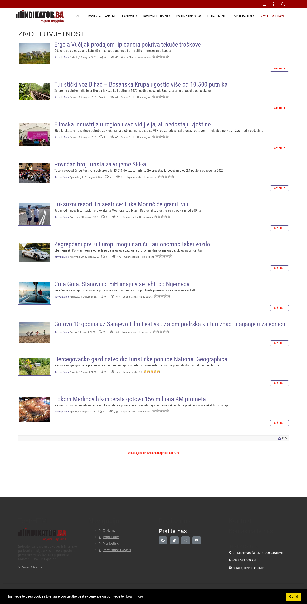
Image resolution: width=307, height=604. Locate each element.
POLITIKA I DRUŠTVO (188, 16)
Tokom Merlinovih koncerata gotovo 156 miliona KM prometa (34, 410)
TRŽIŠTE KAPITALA (243, 16)
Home (78, 16)
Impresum (111, 537)
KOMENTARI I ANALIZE (102, 16)
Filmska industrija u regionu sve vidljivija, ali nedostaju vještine (34, 134)
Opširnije (279, 68)
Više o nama (32, 567)
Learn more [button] (134, 596)
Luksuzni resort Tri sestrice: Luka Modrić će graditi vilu (34, 213)
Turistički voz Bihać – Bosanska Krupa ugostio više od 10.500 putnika (34, 91)
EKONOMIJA (129, 16)
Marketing (111, 543)
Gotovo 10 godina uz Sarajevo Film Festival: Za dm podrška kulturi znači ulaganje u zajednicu (34, 333)
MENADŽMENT (216, 16)
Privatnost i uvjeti (117, 550)
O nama (109, 530)
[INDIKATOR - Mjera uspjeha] (40, 16)
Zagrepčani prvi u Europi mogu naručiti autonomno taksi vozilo (34, 252)
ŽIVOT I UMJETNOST (273, 16)
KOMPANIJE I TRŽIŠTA (156, 16)
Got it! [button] (293, 596)
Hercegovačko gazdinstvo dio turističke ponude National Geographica (34, 366)
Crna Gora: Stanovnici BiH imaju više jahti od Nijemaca (34, 293)
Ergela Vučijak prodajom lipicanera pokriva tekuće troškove (34, 53)
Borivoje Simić (61, 57)
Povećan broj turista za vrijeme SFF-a (34, 173)
